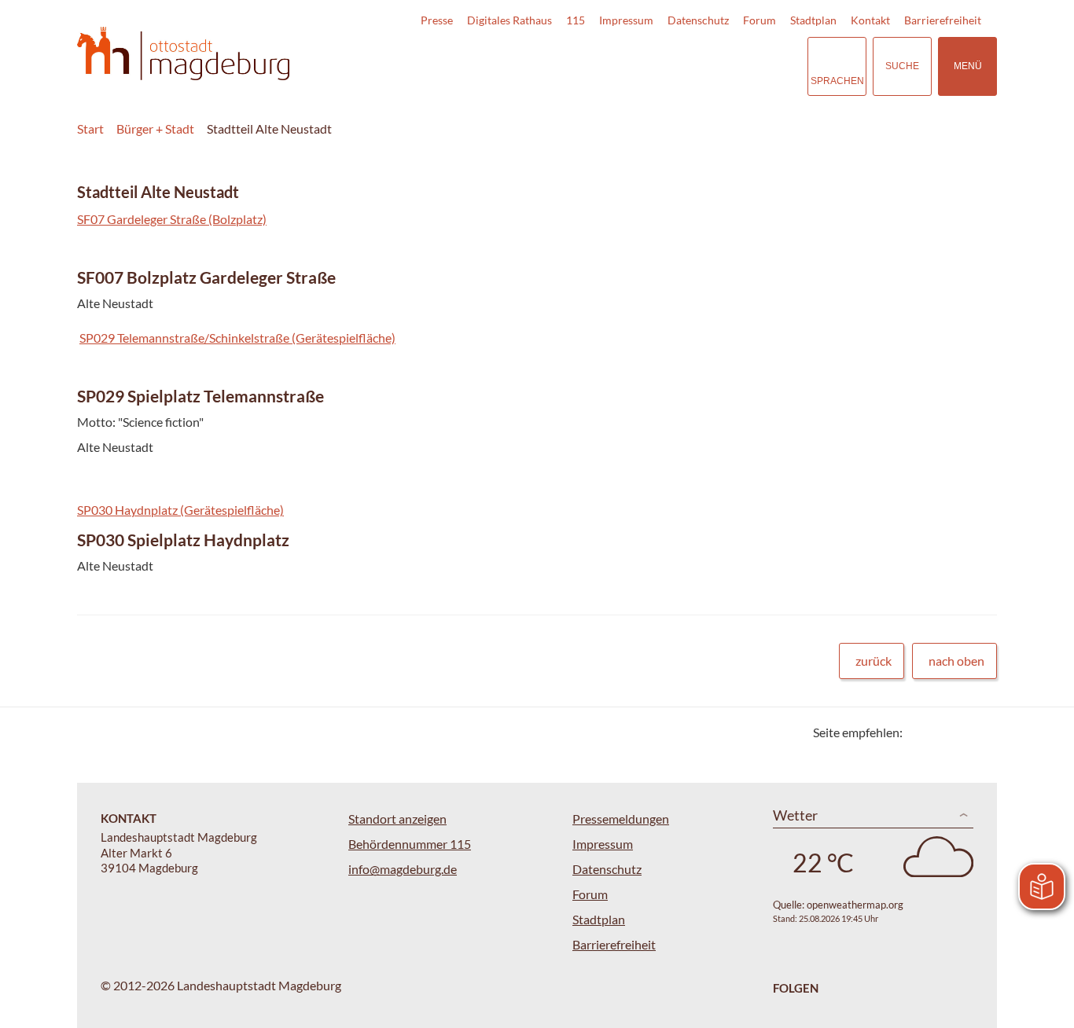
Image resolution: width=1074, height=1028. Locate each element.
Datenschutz (698, 20)
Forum (759, 20)
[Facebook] (940, 732)
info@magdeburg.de (402, 868)
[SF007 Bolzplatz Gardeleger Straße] (537, 292)
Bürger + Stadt (155, 128)
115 (575, 20)
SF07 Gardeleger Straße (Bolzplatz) (172, 218)
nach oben (956, 660)
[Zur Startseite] (183, 53)
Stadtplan (813, 20)
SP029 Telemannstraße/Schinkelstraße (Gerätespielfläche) (237, 337)
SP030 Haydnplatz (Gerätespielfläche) (180, 509)
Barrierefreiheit (942, 20)
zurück (873, 660)
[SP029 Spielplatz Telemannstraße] (537, 424)
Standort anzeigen (397, 818)
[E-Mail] (960, 732)
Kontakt (870, 20)
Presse (437, 20)
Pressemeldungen (620, 818)
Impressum (626, 20)
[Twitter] (920, 732)
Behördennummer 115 (409, 843)
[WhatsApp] (979, 732)
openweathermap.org (855, 904)
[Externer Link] (685, 66)
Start (90, 128)
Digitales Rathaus (509, 20)
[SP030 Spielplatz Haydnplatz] (537, 555)
